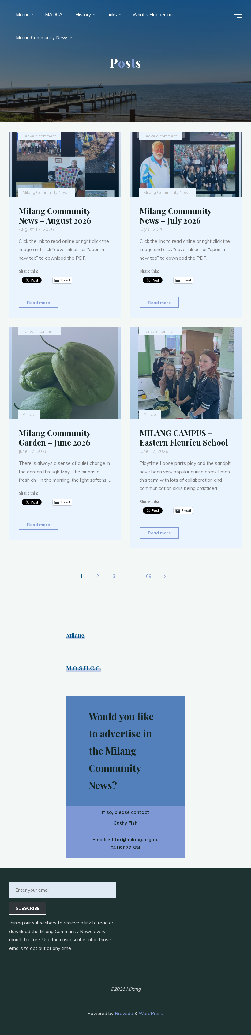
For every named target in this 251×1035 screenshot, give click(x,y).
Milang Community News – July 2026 (176, 216)
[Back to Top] (227, 1011)
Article (29, 414)
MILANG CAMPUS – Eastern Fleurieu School (184, 438)
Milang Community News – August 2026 (55, 216)
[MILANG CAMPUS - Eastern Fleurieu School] (186, 373)
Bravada (123, 1013)
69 (149, 576)
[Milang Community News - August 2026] (65, 164)
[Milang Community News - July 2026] (186, 164)
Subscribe (27, 908)
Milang (75, 635)
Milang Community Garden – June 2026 (55, 438)
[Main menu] (236, 15)
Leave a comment (39, 135)
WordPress (151, 1013)
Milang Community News (46, 192)
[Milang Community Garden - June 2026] (65, 373)
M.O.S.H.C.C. (83, 668)
